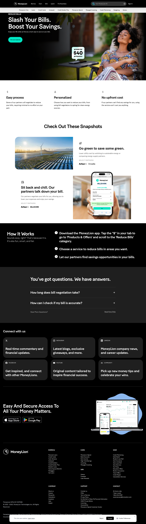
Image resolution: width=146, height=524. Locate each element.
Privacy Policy (84, 497)
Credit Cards (52, 457)
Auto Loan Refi (117, 463)
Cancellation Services (119, 477)
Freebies (83, 476)
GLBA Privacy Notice (87, 501)
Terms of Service (65, 514)
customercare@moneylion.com (122, 497)
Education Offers (118, 469)
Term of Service (85, 495)
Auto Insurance (117, 461)
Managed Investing (86, 465)
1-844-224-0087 (117, 495)
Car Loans (51, 473)
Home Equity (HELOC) (55, 469)
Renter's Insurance (118, 471)
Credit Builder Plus (54, 465)
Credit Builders (52, 463)
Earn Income (84, 459)
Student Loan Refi (118, 459)
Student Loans (52, 467)
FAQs (82, 493)
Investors (51, 499)
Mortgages (51, 471)
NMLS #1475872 (87, 514)
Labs (49, 501)
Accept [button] (110, 518)
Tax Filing (116, 467)
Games (83, 474)
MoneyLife (51, 495)
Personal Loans (52, 455)
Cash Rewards (85, 478)
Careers (50, 493)
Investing (83, 463)
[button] (123, 518)
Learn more (31, 518)
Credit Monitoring (118, 455)
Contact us (84, 491)
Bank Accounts (85, 457)
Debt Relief (116, 457)
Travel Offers (117, 473)
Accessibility (84, 505)
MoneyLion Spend (86, 455)
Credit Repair (117, 475)
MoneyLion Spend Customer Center (91, 507)
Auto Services (117, 465)
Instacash (51, 461)
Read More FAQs (110, 312)
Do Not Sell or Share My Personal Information (94, 499)
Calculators (51, 497)
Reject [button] (101, 518)
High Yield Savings (86, 461)
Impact (50, 503)
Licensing (83, 503)
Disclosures (98, 514)
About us (51, 491)
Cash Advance (52, 459)
